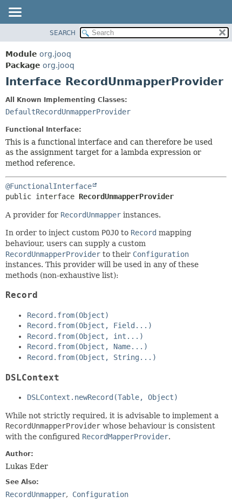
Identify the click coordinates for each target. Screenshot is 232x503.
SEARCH (63, 33)
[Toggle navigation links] (14, 13)
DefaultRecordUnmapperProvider (68, 111)
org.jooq (55, 54)
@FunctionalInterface (48, 186)
